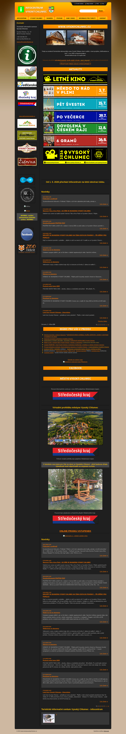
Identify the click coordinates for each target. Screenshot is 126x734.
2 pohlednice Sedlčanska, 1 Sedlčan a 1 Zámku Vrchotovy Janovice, (86, 345)
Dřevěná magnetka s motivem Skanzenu (55, 335)
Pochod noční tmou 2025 (51, 286)
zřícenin (77, 60)
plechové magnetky (81, 351)
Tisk (103, 3)
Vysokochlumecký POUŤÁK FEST (54, 223)
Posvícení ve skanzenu (50, 298)
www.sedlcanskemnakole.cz (27, 116)
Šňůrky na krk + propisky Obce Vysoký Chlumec (57, 342)
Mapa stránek (90, 3)
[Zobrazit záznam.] (49, 722)
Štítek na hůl (71, 351)
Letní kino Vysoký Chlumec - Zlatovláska (56, 312)
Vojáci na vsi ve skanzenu (51, 250)
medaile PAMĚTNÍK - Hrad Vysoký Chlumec (56, 345)
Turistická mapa (95, 351)
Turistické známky (49, 352)
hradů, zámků (71, 60)
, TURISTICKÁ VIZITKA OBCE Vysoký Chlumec (82, 340)
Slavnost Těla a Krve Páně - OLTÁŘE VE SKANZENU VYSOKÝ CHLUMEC (67, 211)
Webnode (106, 731)
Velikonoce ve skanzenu (51, 262)
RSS (97, 3)
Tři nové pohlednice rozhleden (52, 347)
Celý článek (103, 204)
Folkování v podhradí (50, 198)
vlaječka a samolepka (76, 342)
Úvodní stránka (79, 3)
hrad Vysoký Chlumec (62, 351)
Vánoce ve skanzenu (50, 274)
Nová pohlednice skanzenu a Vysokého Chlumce (73, 347)
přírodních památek (60, 60)
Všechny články (102, 321)
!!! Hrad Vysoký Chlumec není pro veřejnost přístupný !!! (75, 63)
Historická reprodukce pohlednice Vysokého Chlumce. (58, 339)
